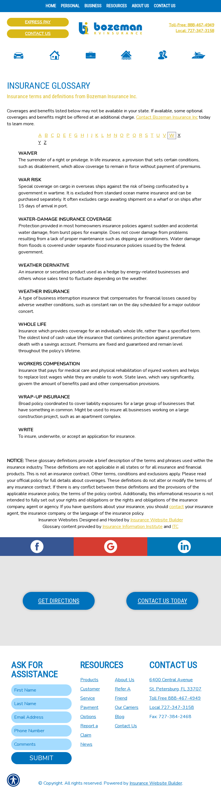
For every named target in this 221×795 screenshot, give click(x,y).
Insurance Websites (58, 520)
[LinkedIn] (184, 546)
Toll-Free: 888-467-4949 (191, 25)
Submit (41, 758)
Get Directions (58, 600)
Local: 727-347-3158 (195, 30)
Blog (119, 716)
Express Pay (38, 22)
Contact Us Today (162, 600)
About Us (124, 680)
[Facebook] (36, 546)
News (86, 744)
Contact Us (38, 33)
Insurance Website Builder (156, 520)
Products (89, 680)
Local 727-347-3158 (171, 707)
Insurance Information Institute (132, 526)
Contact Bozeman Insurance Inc (167, 117)
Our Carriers (126, 707)
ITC (175, 526)
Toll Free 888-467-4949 (175, 698)
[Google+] (110, 546)
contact (176, 507)
